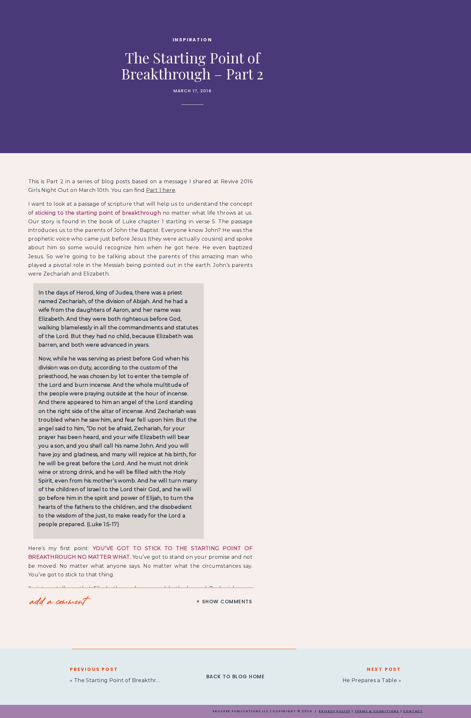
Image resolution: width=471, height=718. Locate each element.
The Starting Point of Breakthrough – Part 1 (133, 680)
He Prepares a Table (370, 680)
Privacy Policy (335, 711)
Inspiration (192, 40)
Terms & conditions (377, 711)
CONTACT (413, 711)
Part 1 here (160, 190)
